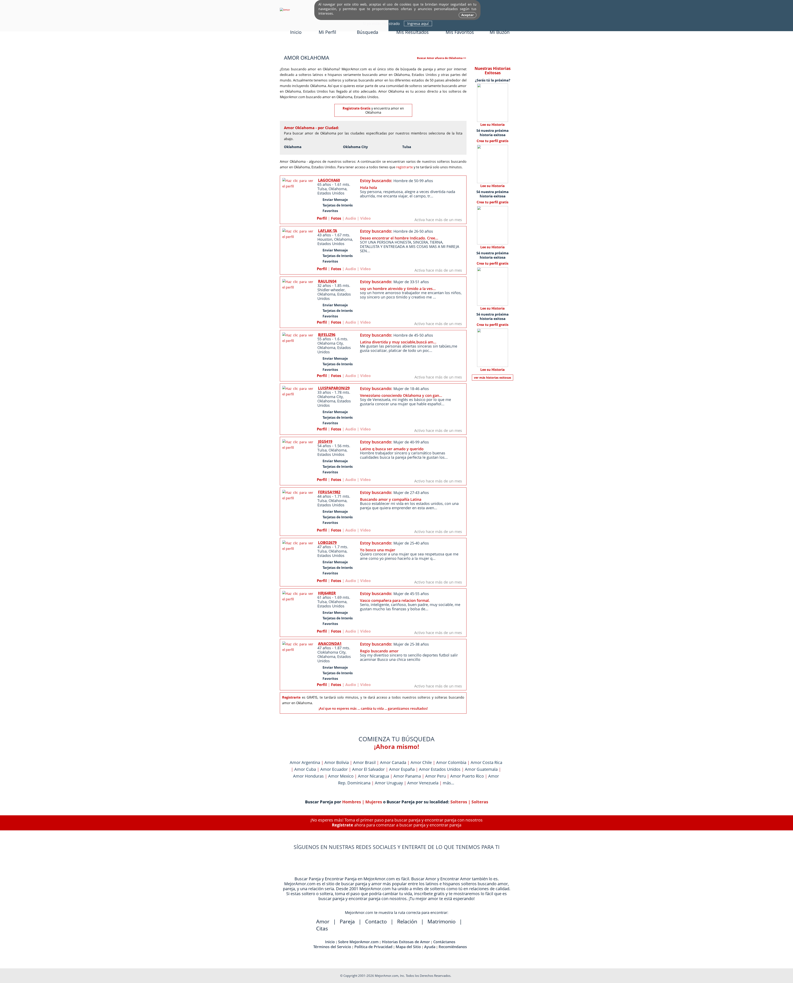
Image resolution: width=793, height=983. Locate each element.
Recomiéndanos (453, 946)
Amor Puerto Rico (467, 776)
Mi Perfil (327, 32)
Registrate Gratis (356, 108)
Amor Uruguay (389, 783)
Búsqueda (367, 32)
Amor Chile (421, 762)
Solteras (479, 802)
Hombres (351, 802)
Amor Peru (435, 776)
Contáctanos (444, 941)
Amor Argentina (305, 762)
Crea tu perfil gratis (492, 141)
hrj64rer (327, 593)
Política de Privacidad (373, 946)
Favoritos (330, 211)
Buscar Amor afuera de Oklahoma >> (441, 58)
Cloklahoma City (331, 652)
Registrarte (291, 697)
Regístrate (342, 825)
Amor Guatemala (481, 769)
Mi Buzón (500, 32)
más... (448, 783)
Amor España (402, 769)
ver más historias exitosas (492, 378)
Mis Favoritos (460, 32)
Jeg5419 (325, 441)
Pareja (347, 921)
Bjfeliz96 (326, 334)
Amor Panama (407, 776)
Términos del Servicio (332, 946)
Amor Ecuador (334, 769)
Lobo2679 (327, 542)
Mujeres (373, 802)
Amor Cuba (305, 769)
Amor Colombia (451, 762)
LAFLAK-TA (327, 230)
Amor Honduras (308, 776)
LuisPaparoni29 (334, 387)
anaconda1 (330, 643)
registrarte (404, 167)
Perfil (322, 218)
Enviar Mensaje (335, 199)
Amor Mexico (341, 776)
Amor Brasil (364, 762)
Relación (407, 921)
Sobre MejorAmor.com (358, 941)
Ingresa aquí (418, 23)
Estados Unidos (330, 193)
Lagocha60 (329, 180)
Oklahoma (293, 147)
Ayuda (429, 946)
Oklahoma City (355, 147)
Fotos (336, 218)
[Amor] (285, 10)
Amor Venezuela (422, 783)
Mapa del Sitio (408, 946)
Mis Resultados (412, 32)
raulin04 (327, 281)
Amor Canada (393, 762)
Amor (322, 921)
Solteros (458, 802)
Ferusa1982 (329, 491)
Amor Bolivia (336, 762)
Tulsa (406, 147)
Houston (324, 239)
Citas (322, 928)
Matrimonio (441, 921)
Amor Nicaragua (373, 776)
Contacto (376, 921)
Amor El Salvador (368, 769)
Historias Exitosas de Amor (406, 941)
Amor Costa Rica (486, 762)
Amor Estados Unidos (440, 769)
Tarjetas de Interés (338, 205)
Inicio (296, 32)
